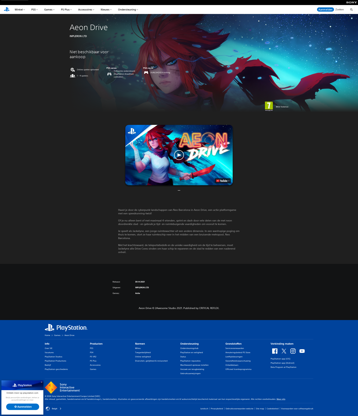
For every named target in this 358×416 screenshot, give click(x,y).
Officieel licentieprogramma (238, 369)
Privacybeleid (217, 408)
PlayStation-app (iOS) (280, 358)
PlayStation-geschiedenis (56, 369)
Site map (260, 408)
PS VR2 (93, 356)
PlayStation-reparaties (190, 361)
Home (47, 335)
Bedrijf (48, 365)
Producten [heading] (96, 343)
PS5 (33, 9)
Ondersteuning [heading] (189, 343)
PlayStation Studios (53, 356)
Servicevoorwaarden (234, 348)
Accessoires (85, 9)
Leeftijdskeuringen (233, 356)
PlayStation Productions (55, 361)
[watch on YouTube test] (223, 180)
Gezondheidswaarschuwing (238, 361)
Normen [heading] (140, 343)
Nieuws (105, 9)
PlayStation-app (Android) (282, 363)
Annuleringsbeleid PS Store (237, 352)
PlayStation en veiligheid (191, 352)
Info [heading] (47, 343)
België (54, 408)
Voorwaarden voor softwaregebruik (297, 408)
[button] (179, 155)
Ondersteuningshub (189, 348)
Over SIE (48, 348)
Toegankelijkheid (143, 352)
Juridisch (204, 408)
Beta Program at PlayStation (283, 367)
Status (183, 356)
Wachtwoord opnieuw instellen (194, 365)
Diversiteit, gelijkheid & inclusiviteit (151, 361)
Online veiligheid (143, 356)
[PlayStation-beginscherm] (6, 9)
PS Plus (65, 9)
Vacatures (49, 352)
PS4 (91, 352)
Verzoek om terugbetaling (192, 369)
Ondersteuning (127, 9)
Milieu (138, 348)
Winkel (19, 9)
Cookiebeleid (273, 408)
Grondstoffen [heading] (233, 343)
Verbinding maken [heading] (282, 343)
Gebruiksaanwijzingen (190, 373)
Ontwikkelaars (231, 365)
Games (48, 9)
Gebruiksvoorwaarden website (239, 408)
